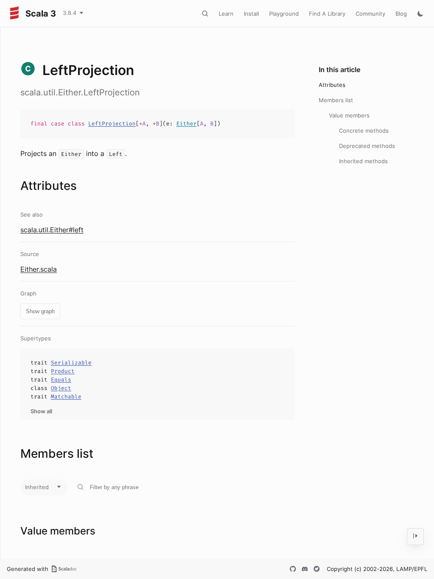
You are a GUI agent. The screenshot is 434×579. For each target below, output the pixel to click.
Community (370, 13)
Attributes (332, 84)
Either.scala (38, 269)
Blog (401, 13)
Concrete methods (364, 130)
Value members (349, 115)
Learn (226, 13)
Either (186, 123)
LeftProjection (112, 123)
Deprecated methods (367, 145)
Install (251, 13)
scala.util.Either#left (51, 229)
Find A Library (327, 13)
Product (63, 371)
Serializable (71, 362)
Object (61, 388)
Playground (284, 13)
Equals (61, 379)
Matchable (66, 396)
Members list (336, 100)
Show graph (40, 311)
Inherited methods (363, 161)
